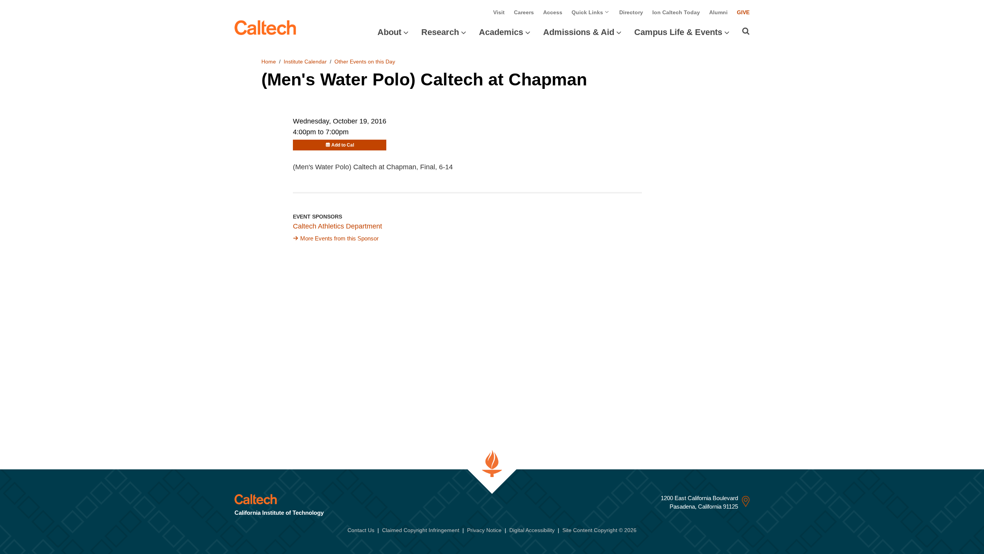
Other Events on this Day (364, 61)
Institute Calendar (305, 61)
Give (743, 12)
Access (552, 12)
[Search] (746, 31)
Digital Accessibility (532, 530)
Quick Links (588, 12)
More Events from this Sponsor (339, 238)
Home (268, 61)
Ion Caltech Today (676, 12)
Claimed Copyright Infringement (420, 530)
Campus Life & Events (678, 32)
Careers (524, 12)
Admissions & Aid (578, 32)
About (389, 32)
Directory (631, 12)
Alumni (718, 12)
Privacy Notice (484, 530)
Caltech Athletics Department (337, 226)
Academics (501, 32)
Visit (499, 12)
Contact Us (360, 530)
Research (440, 32)
